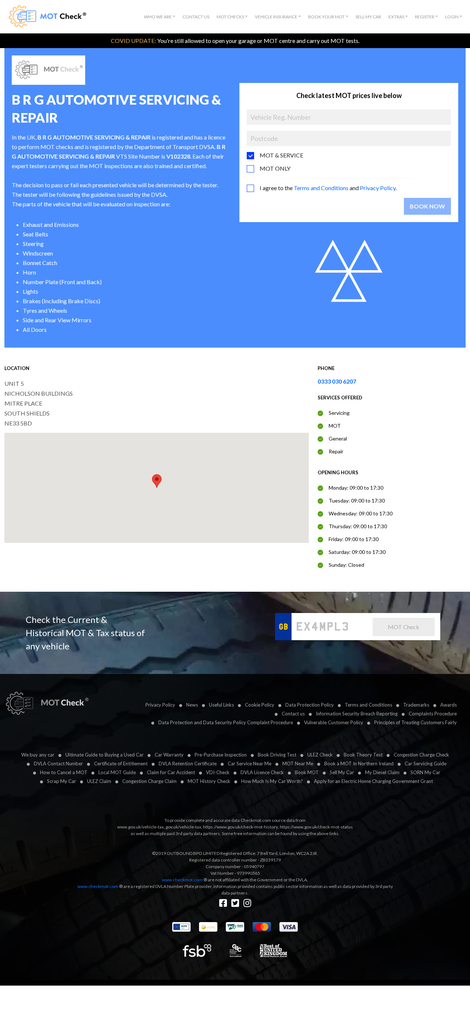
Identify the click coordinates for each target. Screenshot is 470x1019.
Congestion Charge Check (421, 755)
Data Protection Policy (309, 705)
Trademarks (416, 705)
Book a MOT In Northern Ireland (359, 763)
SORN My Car (425, 772)
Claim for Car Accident (171, 772)
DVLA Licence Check (262, 772)
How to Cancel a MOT (63, 772)
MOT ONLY (275, 168)
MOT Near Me (297, 763)
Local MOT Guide (117, 772)
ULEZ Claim (99, 781)
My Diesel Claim (382, 772)
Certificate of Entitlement (121, 763)
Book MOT (307, 772)
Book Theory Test (363, 755)
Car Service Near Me (249, 763)
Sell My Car (368, 16)
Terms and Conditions (321, 187)
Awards (448, 705)
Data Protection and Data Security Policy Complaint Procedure (225, 722)
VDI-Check (217, 772)
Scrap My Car (61, 781)
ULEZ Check (320, 755)
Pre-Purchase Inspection (221, 755)
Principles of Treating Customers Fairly (415, 722)
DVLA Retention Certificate (188, 763)
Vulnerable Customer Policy (333, 722)
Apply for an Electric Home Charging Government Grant (373, 781)
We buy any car (37, 755)
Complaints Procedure (433, 714)
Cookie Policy (259, 705)
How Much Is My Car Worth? (272, 781)
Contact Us (195, 16)
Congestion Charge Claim (149, 781)
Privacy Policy (377, 187)
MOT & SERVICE (281, 155)
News (192, 705)
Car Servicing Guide (425, 763)
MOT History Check (209, 781)
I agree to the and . (328, 187)
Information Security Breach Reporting (357, 714)
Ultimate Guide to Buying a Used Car (104, 755)
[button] (159, 17)
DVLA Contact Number (58, 763)
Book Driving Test (277, 755)
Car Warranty (169, 755)
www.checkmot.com (182, 879)
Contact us (293, 714)
